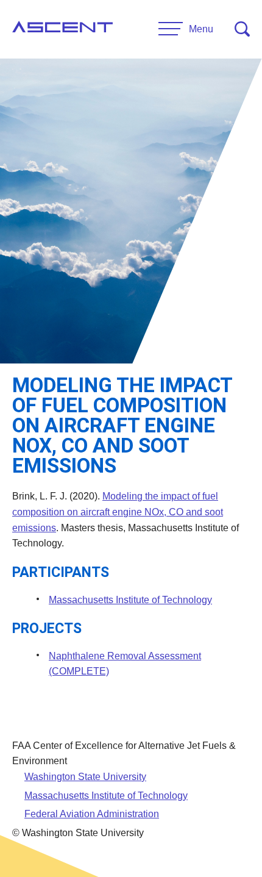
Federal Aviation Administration (91, 814)
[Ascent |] (62, 29)
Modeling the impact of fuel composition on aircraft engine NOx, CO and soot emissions (117, 511)
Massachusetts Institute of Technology (130, 600)
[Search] (242, 29)
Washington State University (85, 776)
